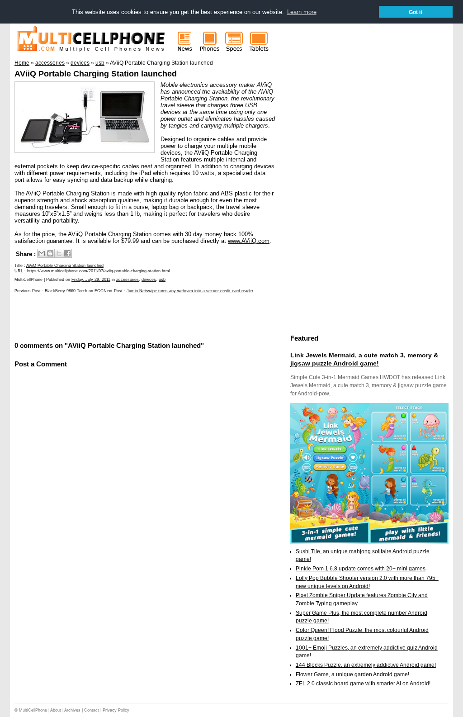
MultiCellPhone (33, 710)
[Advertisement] (120, 316)
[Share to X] (58, 253)
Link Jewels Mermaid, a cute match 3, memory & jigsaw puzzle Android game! (364, 359)
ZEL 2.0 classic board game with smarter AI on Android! (363, 683)
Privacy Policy (116, 710)
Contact (91, 710)
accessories (127, 279)
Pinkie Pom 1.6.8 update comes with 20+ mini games (360, 568)
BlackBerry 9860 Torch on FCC (74, 291)
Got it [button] (415, 12)
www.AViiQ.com (248, 240)
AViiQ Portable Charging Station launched (95, 73)
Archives (72, 710)
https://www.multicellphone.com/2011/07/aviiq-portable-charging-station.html (98, 271)
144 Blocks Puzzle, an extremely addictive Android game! (366, 665)
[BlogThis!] (50, 253)
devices (149, 279)
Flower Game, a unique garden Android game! (352, 674)
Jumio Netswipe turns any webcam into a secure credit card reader (190, 291)
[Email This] (41, 253)
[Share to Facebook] (67, 253)
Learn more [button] (302, 12)
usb (162, 279)
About (55, 710)
